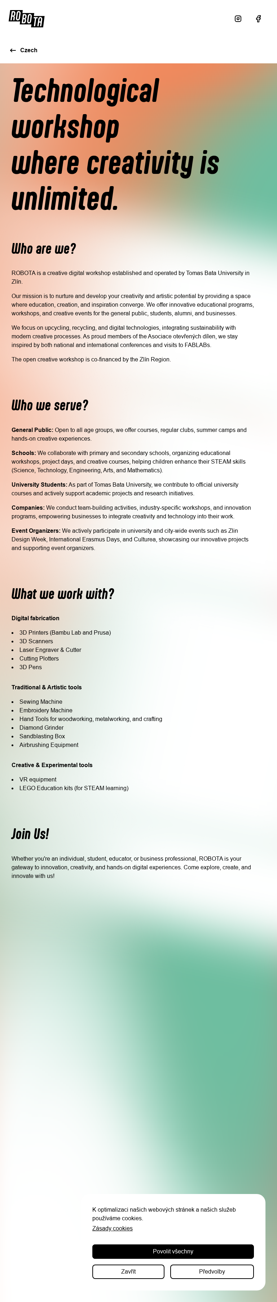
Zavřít (128, 1272)
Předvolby (212, 1272)
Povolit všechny (173, 1251)
